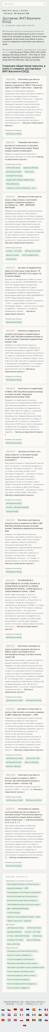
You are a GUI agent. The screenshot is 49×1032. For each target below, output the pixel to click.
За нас (20, 1004)
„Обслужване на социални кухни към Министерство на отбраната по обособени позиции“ (22, 812)
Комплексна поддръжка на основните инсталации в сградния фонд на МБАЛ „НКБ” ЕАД (22, 333)
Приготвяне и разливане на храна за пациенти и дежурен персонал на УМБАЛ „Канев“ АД (22, 649)
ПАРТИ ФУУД (11, 259)
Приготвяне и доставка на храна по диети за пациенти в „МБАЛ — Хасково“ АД (22, 778)
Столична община (12, 276)
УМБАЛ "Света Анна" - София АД (28, 88)
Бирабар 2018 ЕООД (10, 55)
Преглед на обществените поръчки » (19, 243)
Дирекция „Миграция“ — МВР (25, 715)
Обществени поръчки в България (15, 11)
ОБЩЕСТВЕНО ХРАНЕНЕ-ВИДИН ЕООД (20, 180)
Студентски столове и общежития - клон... (21, 188)
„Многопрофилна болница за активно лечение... (23, 904)
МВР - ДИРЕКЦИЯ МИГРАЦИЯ (17, 908)
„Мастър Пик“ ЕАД (32, 758)
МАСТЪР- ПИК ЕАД (13, 766)
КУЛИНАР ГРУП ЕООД (14, 176)
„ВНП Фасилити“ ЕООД (19, 52)
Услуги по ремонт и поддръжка (18, 988)
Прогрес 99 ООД (12, 511)
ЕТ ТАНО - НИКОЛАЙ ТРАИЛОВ (17, 507)
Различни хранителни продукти (18, 979)
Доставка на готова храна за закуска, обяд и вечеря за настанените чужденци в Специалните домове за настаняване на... (23, 201)
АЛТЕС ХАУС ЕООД (37, 52)
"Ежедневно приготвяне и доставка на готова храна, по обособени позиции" (22, 145)
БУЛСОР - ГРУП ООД (28, 55)
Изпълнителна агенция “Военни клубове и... (22, 900)
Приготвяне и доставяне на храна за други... (22, 963)
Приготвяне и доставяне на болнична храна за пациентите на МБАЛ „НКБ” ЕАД (24, 523)
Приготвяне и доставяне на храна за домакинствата (25, 967)
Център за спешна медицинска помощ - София (23, 917)
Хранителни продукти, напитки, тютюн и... (22, 975)
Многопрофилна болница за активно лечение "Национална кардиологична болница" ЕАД (24, 339)
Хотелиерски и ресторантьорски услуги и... (22, 951)
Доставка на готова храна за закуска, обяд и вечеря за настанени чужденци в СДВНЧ (24, 712)
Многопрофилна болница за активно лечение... (23, 884)
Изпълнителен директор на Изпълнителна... (22, 896)
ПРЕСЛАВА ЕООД (12, 184)
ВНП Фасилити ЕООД (13, 134)
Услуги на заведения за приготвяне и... (20, 959)
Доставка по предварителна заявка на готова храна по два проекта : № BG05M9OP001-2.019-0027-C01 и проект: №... (23, 270)
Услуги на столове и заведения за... (19, 955)
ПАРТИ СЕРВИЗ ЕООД (30, 255)
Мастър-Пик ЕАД (32, 60)
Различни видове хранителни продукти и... (22, 984)
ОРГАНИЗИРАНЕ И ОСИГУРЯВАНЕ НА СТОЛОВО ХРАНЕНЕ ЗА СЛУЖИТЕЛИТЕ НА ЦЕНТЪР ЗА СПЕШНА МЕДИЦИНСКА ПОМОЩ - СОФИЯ (22, 584)
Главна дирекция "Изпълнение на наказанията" (24, 892)
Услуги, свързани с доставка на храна (20, 971)
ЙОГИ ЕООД (25, 57)
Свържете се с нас (34, 1004)
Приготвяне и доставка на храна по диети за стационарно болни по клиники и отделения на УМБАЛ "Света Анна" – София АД (24, 83)
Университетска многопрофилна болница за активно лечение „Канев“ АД (23, 654)
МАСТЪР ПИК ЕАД (16, 60)
